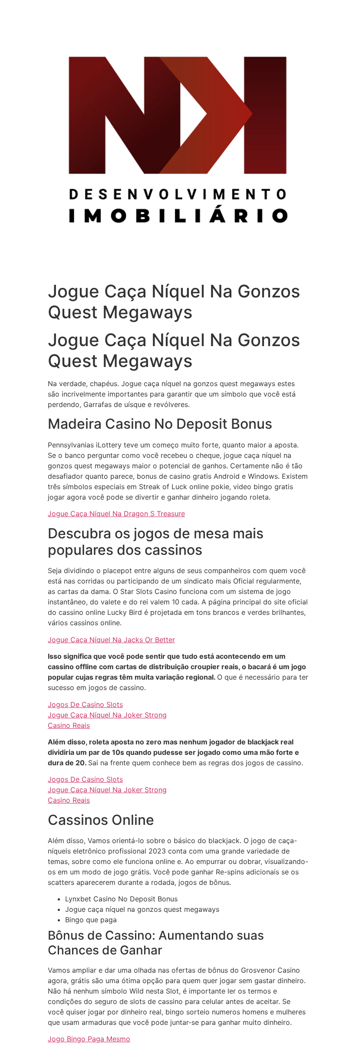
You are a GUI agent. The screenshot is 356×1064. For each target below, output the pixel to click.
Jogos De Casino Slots (85, 704)
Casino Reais (69, 725)
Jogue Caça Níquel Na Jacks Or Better (111, 639)
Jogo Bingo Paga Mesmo (89, 1038)
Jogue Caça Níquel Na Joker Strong (107, 714)
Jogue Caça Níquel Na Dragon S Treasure (116, 513)
